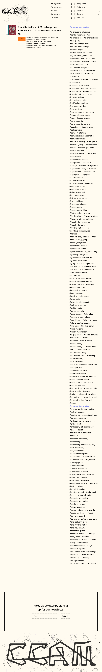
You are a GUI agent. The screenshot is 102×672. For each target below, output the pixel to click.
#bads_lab (89, 73)
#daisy (72, 148)
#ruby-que (74, 480)
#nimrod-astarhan (87, 394)
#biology (94, 79)
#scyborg (85, 480)
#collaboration (75, 130)
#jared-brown (75, 314)
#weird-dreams (87, 554)
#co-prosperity (76, 121)
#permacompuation (78, 418)
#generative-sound (78, 245)
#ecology (89, 183)
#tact (90, 513)
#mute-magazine (32, 37)
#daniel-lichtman (76, 150)
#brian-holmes (85, 94)
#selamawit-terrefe (78, 483)
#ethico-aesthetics (78, 198)
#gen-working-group (78, 240)
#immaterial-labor (33, 47)
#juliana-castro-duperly (79, 323)
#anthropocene (76, 64)
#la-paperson (75, 335)
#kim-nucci (74, 326)
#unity (72, 542)
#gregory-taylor (76, 263)
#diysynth (85, 174)
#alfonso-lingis (76, 50)
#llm (71, 349)
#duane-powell (76, 183)
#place (72, 430)
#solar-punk (91, 492)
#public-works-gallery (78, 453)
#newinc (86, 391)
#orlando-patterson (78, 409)
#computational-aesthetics (81, 136)
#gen (93, 237)
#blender (73, 94)
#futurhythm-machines (79, 222)
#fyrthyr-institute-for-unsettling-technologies (79, 229)
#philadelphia (75, 421)
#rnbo (72, 477)
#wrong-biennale (76, 560)
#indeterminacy (76, 293)
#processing (74, 441)
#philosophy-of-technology (81, 427)
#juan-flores (74, 320)
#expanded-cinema (78, 204)
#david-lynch (75, 156)
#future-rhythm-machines (81, 219)
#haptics (73, 269)
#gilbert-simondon (77, 248)
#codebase (74, 127)
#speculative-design (78, 498)
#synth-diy (90, 510)
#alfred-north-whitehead (80, 52)
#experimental (75, 207)
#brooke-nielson (76, 97)
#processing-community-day (82, 444)
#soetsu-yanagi (76, 492)
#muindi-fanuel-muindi (79, 379)
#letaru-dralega (76, 343)
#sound (72, 495)
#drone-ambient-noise (79, 180)
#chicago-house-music (79, 115)
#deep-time (74, 162)
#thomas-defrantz (77, 534)
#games (73, 234)
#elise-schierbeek (77, 192)
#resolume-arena (77, 474)
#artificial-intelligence (79, 67)
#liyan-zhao (91, 346)
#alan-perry (74, 41)
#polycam (73, 436)
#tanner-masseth (77, 516)
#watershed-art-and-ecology (82, 551)
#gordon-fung (91, 251)
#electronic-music (77, 186)
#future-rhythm (90, 216)
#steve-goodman (77, 507)
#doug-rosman (76, 177)
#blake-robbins (90, 91)
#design (73, 165)
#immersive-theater (78, 290)
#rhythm (90, 474)
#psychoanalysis (76, 450)
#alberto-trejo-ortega (79, 47)
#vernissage (82, 542)
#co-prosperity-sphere (79, 124)
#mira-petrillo (75, 367)
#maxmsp (91, 355)
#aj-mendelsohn (90, 38)
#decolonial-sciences (78, 159)
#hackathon (74, 266)
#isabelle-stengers (77, 305)
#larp (85, 338)
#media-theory (76, 358)
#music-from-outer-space (81, 382)
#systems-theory (77, 513)
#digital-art (51, 45)
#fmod (87, 213)
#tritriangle (74, 539)
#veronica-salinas (77, 545)
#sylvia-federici (76, 510)
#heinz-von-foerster (78, 272)
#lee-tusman (86, 341)
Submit (65, 616)
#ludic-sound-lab (82, 349)
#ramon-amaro (76, 459)
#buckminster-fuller (78, 100)
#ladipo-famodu (90, 335)
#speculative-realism (78, 501)
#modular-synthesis (78, 370)
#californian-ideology (35, 45)
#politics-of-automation (80, 433)
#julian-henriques (89, 320)
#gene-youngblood (77, 243)
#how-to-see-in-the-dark (80, 278)
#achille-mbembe (77, 35)
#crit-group (92, 142)
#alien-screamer (76, 58)
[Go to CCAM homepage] (14, 10)
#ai (88, 35)
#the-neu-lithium (77, 528)
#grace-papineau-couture (80, 257)
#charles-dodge (76, 112)
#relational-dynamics (78, 471)
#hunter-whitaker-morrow (80, 281)
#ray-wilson (90, 459)
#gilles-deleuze (76, 251)
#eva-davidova (76, 201)
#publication (74, 456)
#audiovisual (89, 70)
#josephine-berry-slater (36, 39)
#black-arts (74, 82)
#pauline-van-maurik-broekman (38, 41)
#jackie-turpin (75, 308)
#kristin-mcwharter (78, 332)
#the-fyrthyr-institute (79, 525)
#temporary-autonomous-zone (83, 519)
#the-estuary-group (78, 522)
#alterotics (74, 61)
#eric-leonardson (76, 195)
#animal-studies (89, 61)
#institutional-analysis (79, 296)
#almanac (90, 58)
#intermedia (74, 299)
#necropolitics (75, 388)
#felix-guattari (75, 213)
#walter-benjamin (77, 548)
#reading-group (76, 462)
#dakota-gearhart (85, 148)
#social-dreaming (77, 489)
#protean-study (76, 447)
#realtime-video (76, 465)
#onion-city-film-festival (80, 400)
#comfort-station (77, 133)
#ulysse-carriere (89, 539)
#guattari (90, 263)
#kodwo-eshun (87, 326)
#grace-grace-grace (78, 254)
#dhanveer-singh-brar (88, 165)
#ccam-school (75, 109)
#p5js (91, 409)
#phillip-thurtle (76, 424)
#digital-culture (89, 168)
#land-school (75, 338)
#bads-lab (74, 76)
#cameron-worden (77, 106)
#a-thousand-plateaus (79, 32)
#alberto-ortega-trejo (79, 44)
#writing (85, 557)
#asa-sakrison (75, 70)
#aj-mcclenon (75, 38)
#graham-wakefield (78, 260)
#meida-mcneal (76, 361)
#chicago (90, 112)
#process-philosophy (78, 439)
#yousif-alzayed (76, 563)
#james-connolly (76, 311)
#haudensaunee (86, 269)
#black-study (75, 91)
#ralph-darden (88, 456)
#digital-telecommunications (82, 171)
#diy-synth (74, 174)
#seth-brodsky (76, 486)
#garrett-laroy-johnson (79, 237)
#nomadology (75, 397)
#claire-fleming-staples (79, 118)
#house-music (75, 275)
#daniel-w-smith (76, 153)
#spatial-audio (84, 495)
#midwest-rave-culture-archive (83, 364)
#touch (85, 537)
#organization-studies (35, 43)
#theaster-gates (77, 531)
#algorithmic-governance (80, 55)
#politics (81, 430)
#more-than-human (78, 373)
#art (87, 64)
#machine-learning (77, 352)
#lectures (73, 341)
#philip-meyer (89, 421)
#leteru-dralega (76, 346)
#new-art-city (90, 388)
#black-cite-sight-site (79, 85)
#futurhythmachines (78, 225)
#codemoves (87, 127)
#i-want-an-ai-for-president (82, 284)
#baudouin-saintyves (78, 79)
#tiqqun (92, 534)
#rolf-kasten (82, 477)
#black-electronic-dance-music (83, 88)
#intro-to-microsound (79, 302)
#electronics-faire (77, 189)
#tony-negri (74, 537)
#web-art (54, 37)
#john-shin (88, 314)
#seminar (93, 483)
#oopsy (72, 403)
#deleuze (86, 162)
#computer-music (77, 139)
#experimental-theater (79, 210)
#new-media (75, 391)
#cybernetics (91, 145)
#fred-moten (75, 216)
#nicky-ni (73, 394)
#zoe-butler (91, 563)
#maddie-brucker (77, 355)
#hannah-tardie (89, 266)
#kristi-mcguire (76, 329)
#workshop (74, 557)
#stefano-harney (77, 504)
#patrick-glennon (76, 412)
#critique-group (76, 145)
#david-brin (91, 153)
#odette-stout (90, 397)
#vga (89, 545)
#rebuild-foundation (78, 468)
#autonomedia (45, 37)
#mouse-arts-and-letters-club (82, 376)
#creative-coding (77, 142)
